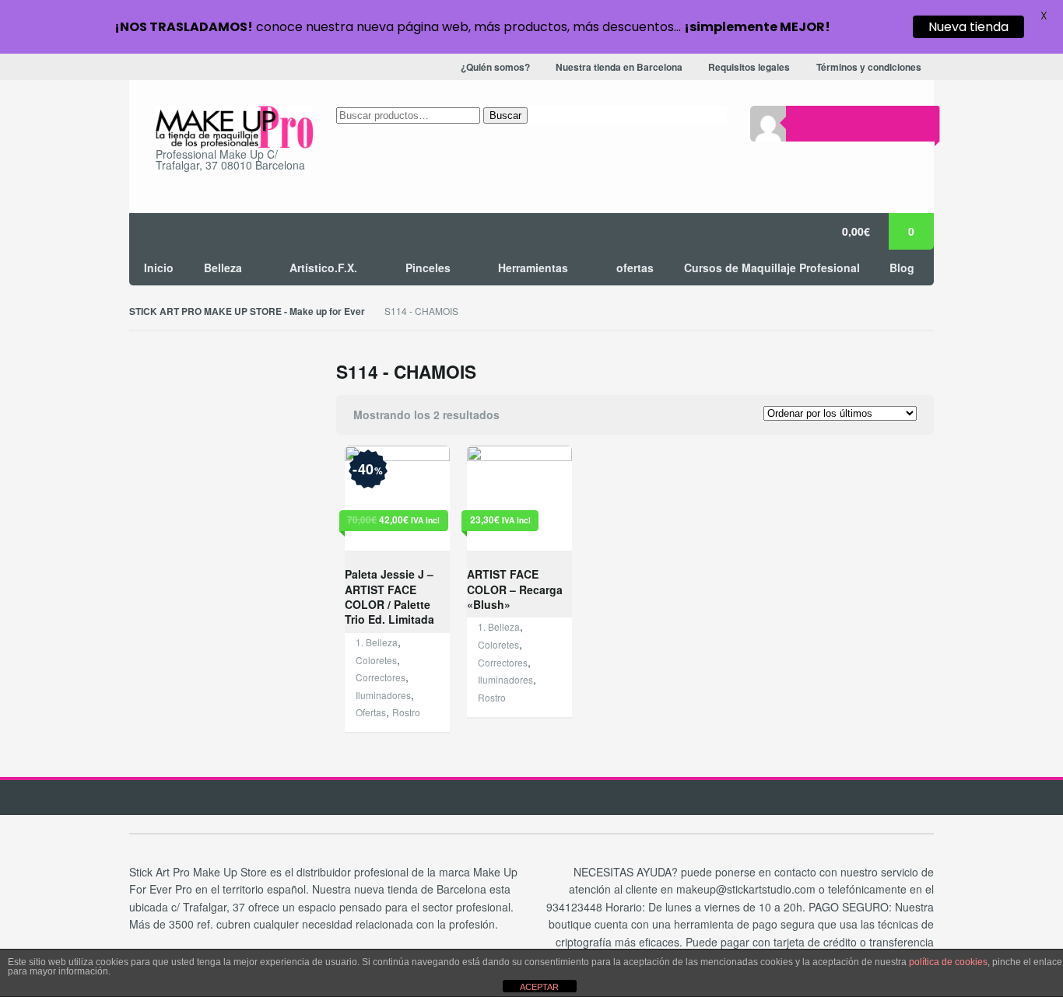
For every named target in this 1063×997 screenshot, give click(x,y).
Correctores (380, 677)
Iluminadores (383, 694)
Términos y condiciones (868, 67)
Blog (901, 267)
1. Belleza (377, 642)
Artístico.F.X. (323, 267)
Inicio (159, 267)
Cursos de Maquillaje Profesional (772, 267)
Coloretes (376, 659)
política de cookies (948, 962)
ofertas (635, 267)
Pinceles (428, 267)
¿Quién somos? (495, 67)
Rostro (406, 712)
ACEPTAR (539, 987)
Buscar (505, 115)
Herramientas (533, 267)
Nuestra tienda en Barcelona (619, 67)
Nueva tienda (968, 27)
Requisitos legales (749, 67)
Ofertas (371, 712)
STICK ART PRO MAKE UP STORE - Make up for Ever (247, 311)
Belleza (223, 267)
